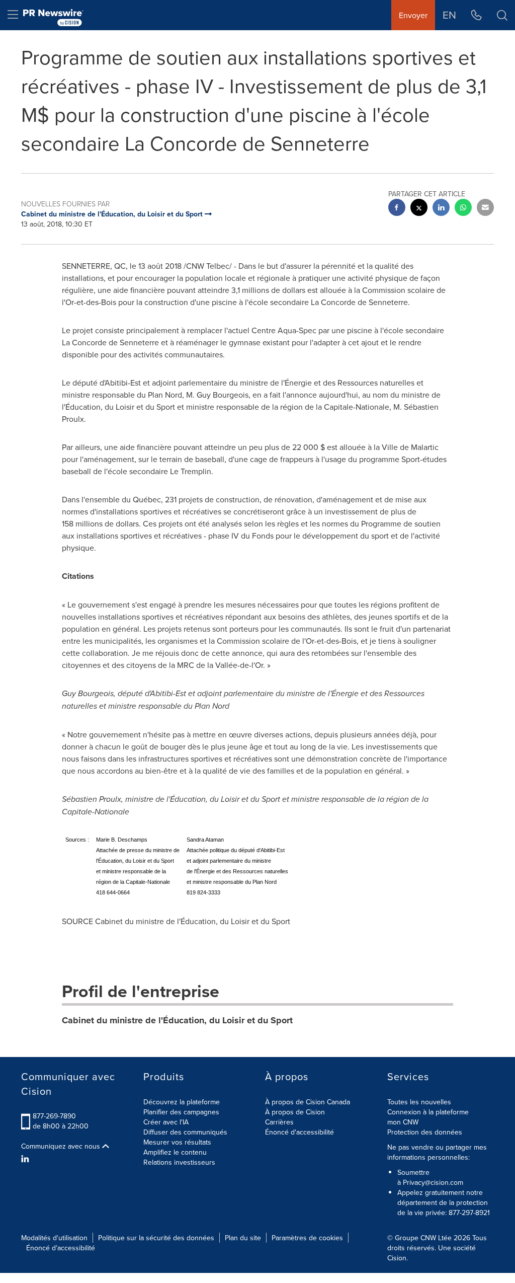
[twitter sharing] (418, 208)
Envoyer (413, 15)
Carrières (279, 1122)
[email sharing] (485, 208)
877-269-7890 (54, 1116)
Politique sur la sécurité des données (156, 1238)
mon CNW (402, 1122)
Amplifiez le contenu (175, 1152)
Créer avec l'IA (166, 1122)
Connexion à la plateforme (428, 1112)
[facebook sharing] (396, 208)
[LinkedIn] (26, 1159)
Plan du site (243, 1238)
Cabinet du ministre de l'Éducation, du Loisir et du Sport (177, 1020)
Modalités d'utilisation (54, 1238)
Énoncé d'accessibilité (299, 1132)
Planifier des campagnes (181, 1112)
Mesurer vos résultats (177, 1142)
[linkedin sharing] (441, 208)
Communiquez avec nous (61, 1146)
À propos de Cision (295, 1112)
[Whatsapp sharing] (463, 208)
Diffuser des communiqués (185, 1132)
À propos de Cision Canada (307, 1102)
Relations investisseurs (179, 1162)
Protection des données (424, 1132)
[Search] (502, 15)
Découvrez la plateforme (181, 1102)
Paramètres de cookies (307, 1238)
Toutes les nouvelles (419, 1102)
